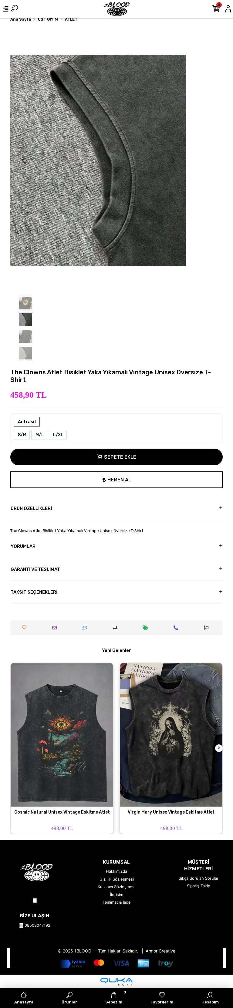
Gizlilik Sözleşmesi (117, 879)
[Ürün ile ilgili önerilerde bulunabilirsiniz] (207, 628)
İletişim (116, 894)
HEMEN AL (119, 480)
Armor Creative (160, 950)
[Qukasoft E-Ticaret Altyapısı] (116, 982)
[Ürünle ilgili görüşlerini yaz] (86, 628)
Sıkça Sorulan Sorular (198, 878)
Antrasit (26, 421)
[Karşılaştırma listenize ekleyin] (116, 628)
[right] (219, 748)
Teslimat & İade (117, 902)
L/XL (57, 434)
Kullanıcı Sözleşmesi (116, 886)
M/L (39, 434)
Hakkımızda (116, 871)
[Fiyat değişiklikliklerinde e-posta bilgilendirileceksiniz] (147, 628)
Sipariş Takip (198, 885)
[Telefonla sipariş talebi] (177, 628)
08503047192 (36, 925)
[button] (23, 160)
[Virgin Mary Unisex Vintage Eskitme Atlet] (171, 734)
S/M (21, 434)
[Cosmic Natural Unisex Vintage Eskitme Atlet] (62, 734)
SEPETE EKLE (120, 457)
